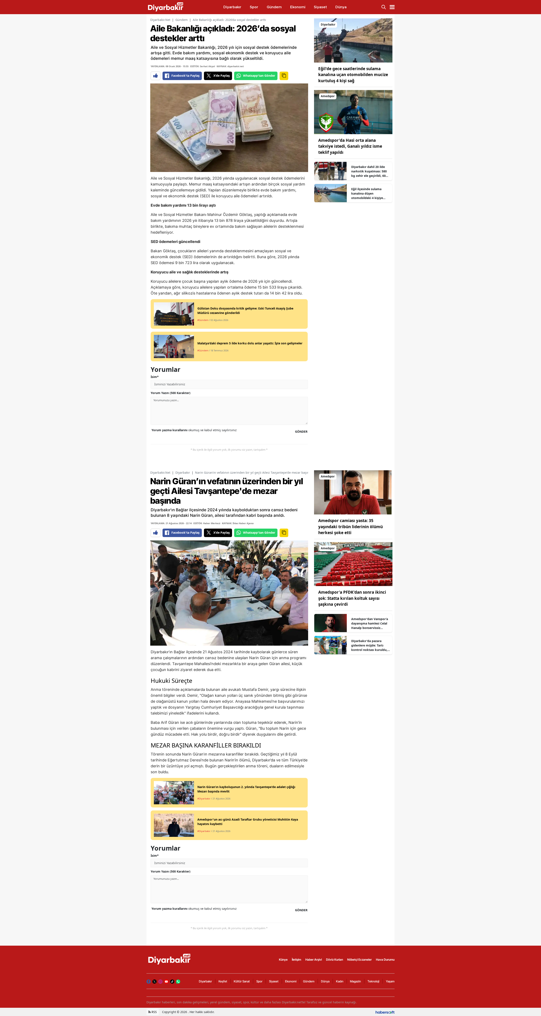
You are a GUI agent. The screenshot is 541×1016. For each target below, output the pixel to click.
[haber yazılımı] (385, 1012)
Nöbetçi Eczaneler (359, 959)
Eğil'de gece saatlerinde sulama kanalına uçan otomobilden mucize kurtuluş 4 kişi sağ (353, 74)
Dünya (325, 981)
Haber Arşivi (313, 959)
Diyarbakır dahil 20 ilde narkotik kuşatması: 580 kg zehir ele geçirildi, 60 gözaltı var (369, 171)
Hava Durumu (385, 959)
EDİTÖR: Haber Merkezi (206, 523)
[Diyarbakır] (353, 40)
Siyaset (274, 981)
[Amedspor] (353, 111)
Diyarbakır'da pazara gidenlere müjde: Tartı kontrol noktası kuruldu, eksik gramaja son (369, 645)
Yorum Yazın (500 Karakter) (170, 393)
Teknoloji (373, 981)
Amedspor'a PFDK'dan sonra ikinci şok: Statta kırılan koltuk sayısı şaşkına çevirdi (352, 598)
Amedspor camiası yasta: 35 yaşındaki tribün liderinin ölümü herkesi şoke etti (350, 526)
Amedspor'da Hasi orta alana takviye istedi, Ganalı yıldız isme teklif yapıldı (350, 146)
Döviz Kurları (334, 959)
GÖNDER (301, 432)
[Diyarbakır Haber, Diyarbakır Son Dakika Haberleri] (169, 959)
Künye (283, 959)
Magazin (355, 981)
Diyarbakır (182, 472)
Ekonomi (290, 981)
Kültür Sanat (242, 981)
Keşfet (223, 981)
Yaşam (390, 981)
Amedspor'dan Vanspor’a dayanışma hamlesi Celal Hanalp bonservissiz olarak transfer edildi (369, 623)
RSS (154, 1012)
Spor (259, 981)
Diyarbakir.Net (160, 20)
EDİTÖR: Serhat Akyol (202, 66)
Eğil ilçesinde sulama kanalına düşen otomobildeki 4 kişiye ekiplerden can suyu (367, 193)
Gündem (181, 20)
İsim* (155, 377)
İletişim (296, 959)
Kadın (339, 981)
